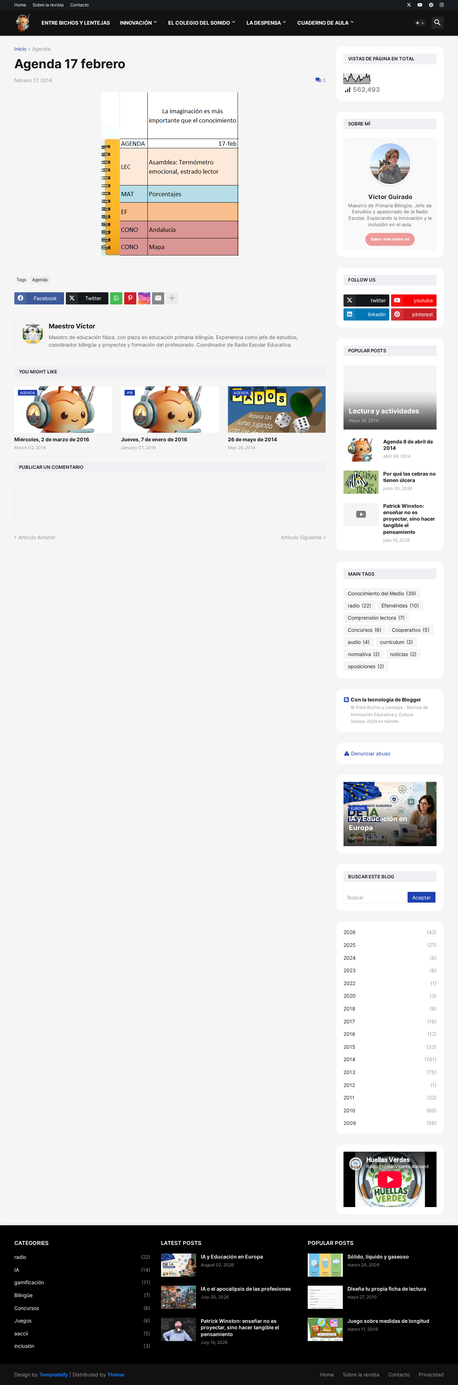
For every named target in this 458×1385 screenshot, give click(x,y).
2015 (390, 1047)
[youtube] (420, 5)
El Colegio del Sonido (199, 23)
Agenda (41, 49)
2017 (390, 1021)
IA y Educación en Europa (232, 1257)
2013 (390, 1072)
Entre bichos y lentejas (76, 23)
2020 (390, 996)
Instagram (146, 298)
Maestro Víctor (72, 326)
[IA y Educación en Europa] (178, 1265)
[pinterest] (431, 5)
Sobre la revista (48, 5)
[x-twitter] (409, 5)
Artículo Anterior (36, 537)
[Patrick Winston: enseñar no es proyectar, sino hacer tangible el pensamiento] (361, 514)
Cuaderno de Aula (323, 23)
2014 (390, 1059)
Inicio (20, 49)
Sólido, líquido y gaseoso (378, 1257)
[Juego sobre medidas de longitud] (325, 1329)
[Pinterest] (130, 298)
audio (359, 642)
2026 (390, 932)
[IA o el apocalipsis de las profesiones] (178, 1297)
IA (82, 1270)
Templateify (53, 1374)
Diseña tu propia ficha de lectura (386, 1289)
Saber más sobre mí (390, 239)
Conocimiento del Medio (382, 593)
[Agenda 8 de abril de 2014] (361, 450)
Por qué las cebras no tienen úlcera (409, 477)
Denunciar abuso (370, 753)
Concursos (364, 630)
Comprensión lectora (376, 618)
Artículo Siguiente (301, 537)
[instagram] (442, 5)
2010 (390, 1110)
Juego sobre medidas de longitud (388, 1321)
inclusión (82, 1346)
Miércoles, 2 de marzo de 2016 (51, 439)
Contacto (79, 5)
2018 (390, 1009)
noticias (403, 654)
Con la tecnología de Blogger (386, 699)
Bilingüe (82, 1295)
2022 (390, 983)
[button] (420, 22)
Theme (115, 1374)
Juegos (82, 1320)
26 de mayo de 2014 (252, 439)
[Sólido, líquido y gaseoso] (325, 1265)
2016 (390, 1034)
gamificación (82, 1282)
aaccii (82, 1333)
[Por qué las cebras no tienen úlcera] (361, 482)
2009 (390, 1123)
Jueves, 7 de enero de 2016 (154, 439)
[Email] (158, 298)
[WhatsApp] (116, 298)
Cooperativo (410, 630)
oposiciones (366, 666)
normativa (364, 654)
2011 (390, 1097)
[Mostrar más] (172, 298)
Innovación (136, 23)
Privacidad (431, 1374)
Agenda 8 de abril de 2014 (408, 444)
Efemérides (400, 605)
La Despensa (264, 23)
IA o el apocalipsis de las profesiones (246, 1289)
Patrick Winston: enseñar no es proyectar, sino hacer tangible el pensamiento (409, 519)
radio (359, 605)
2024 (390, 958)
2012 (390, 1085)
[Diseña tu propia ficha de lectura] (325, 1297)
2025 (390, 945)
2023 (390, 970)
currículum (396, 642)
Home (20, 5)
